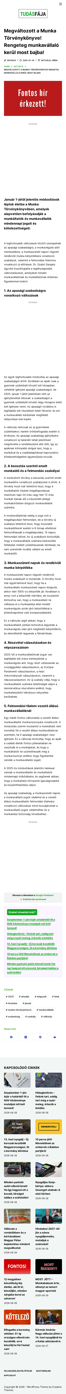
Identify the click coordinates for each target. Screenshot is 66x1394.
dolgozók (41, 996)
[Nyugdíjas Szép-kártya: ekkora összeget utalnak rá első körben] (48, 1169)
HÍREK (55, 60)
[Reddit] (55, 1037)
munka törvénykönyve (18, 1009)
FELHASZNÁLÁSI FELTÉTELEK (18, 1371)
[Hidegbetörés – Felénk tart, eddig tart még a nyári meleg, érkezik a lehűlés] (48, 1080)
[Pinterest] (40, 1037)
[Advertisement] (33, 159)
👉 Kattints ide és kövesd (33, 899)
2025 (10, 996)
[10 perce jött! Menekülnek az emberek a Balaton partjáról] (48, 1126)
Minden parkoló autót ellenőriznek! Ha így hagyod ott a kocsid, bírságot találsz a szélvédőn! (32, 968)
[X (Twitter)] (26, 1037)
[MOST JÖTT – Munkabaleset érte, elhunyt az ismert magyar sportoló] (48, 1266)
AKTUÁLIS (46, 60)
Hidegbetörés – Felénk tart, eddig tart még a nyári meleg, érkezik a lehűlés (46, 1100)
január (27, 1003)
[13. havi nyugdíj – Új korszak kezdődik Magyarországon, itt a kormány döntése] (17, 1126)
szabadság (13, 1016)
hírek (55, 996)
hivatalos (11, 1003)
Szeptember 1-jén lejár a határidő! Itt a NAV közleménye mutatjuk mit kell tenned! (31, 924)
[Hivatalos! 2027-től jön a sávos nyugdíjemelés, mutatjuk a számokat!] (48, 1216)
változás (46, 1016)
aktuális (24, 996)
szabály (30, 1016)
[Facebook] (11, 1037)
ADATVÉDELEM (43, 1371)
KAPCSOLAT (10, 1375)
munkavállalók (45, 1009)
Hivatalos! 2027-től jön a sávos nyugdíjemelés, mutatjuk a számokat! (47, 1236)
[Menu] (60, 4)
